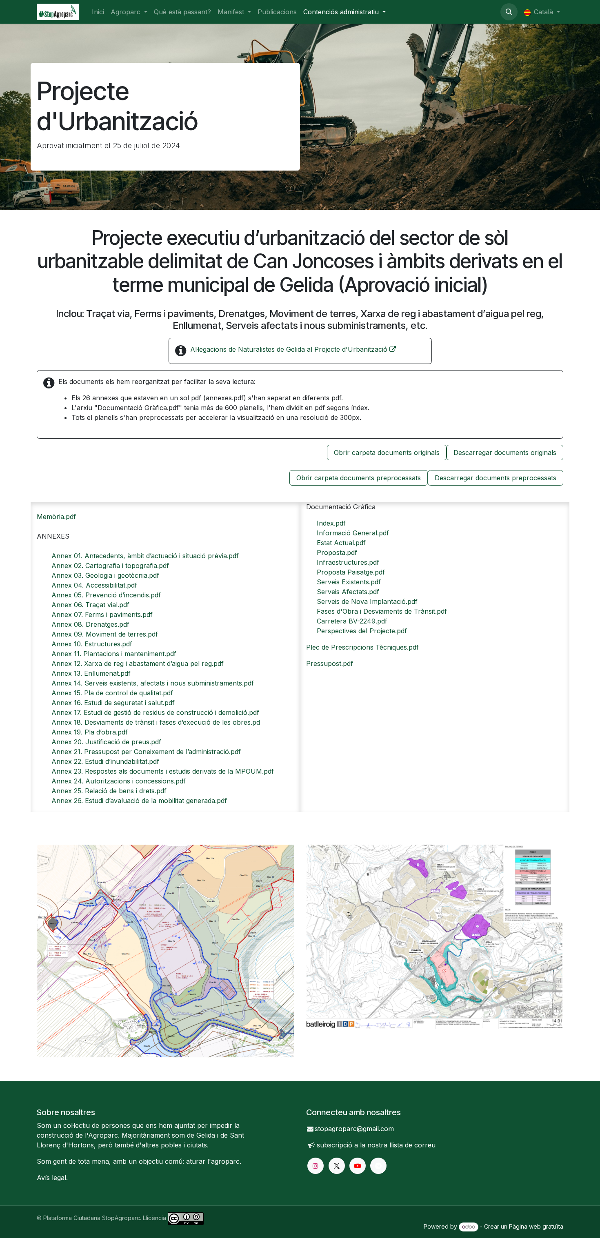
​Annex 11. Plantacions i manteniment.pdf (113, 654)
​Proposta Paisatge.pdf (351, 572)
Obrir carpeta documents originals (387, 452)
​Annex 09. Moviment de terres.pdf (104, 634)
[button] (509, 11)
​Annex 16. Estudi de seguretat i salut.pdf (113, 703)
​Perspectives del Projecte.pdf (362, 631)
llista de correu (412, 1145)
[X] (337, 1166)
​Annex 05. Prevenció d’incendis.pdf (106, 595)
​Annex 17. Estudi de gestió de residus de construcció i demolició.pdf (155, 712)
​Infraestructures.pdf (348, 562)
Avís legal (51, 1178)
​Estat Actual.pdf (341, 543)
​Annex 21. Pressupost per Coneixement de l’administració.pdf (146, 752)
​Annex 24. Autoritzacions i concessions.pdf (118, 781)
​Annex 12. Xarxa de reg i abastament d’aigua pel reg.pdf (137, 663)
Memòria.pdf (56, 517)
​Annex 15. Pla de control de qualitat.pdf (112, 693)
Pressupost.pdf (329, 663)
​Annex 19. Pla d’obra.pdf (89, 732)
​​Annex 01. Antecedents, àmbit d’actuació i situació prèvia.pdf (145, 556)
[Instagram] (315, 1166)
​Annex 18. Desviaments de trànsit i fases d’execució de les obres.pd (155, 722)
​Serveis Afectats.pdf (348, 592)
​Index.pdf (331, 523)
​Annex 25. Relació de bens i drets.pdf (109, 791)
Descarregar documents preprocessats (495, 478)
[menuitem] (98, 12)
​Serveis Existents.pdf (349, 582)
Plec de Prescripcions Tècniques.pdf (362, 647)
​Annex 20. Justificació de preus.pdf (106, 742)
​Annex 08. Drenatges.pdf (90, 624)
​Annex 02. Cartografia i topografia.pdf (110, 565)
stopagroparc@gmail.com (354, 1129)
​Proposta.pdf (337, 552)
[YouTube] (357, 1166)
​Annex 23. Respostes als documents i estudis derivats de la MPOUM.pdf (162, 771)
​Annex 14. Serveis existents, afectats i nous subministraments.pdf (152, 683)
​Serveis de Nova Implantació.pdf (367, 601)
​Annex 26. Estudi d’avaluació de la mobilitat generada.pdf (139, 800)
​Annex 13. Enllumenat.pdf (91, 673)
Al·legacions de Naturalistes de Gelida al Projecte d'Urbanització (289, 349)
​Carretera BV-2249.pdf (352, 621)
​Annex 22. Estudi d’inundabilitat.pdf (105, 761)
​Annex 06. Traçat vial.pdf (90, 605)
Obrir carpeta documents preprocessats (358, 478)
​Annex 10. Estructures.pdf (91, 644)
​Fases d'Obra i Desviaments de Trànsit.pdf (382, 611)
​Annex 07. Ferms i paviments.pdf (102, 614)
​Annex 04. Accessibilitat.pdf (94, 585)
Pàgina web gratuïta (536, 1226)
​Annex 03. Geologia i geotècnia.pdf (105, 575)
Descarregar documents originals (504, 452)
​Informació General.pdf (353, 533)
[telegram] (378, 1166)
